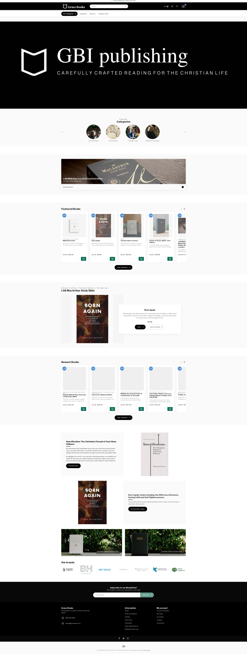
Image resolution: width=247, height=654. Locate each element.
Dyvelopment (146, 650)
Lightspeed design (135, 650)
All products (160, 623)
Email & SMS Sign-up (131, 626)
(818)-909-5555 (70, 618)
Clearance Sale (103, 14)
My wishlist (160, 617)
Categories (83, 14)
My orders (160, 614)
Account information (163, 611)
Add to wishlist (155, 327)
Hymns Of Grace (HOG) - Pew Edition (159, 241)
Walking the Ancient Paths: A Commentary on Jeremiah (131, 394)
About (127, 611)
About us (93, 14)
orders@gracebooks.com (73, 623)
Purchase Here (73, 466)
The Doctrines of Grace (129, 241)
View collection (122, 267)
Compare (159, 620)
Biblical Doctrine (69, 241)
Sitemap (127, 617)
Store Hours (128, 620)
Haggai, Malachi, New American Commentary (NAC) (74, 395)
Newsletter (128, 623)
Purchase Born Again (138, 509)
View (139, 327)
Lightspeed (126, 650)
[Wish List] (177, 7)
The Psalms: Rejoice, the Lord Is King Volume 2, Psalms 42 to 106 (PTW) (160, 395)
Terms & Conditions (131, 614)
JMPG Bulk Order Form (132, 629)
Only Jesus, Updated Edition (102, 395)
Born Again (96, 241)
